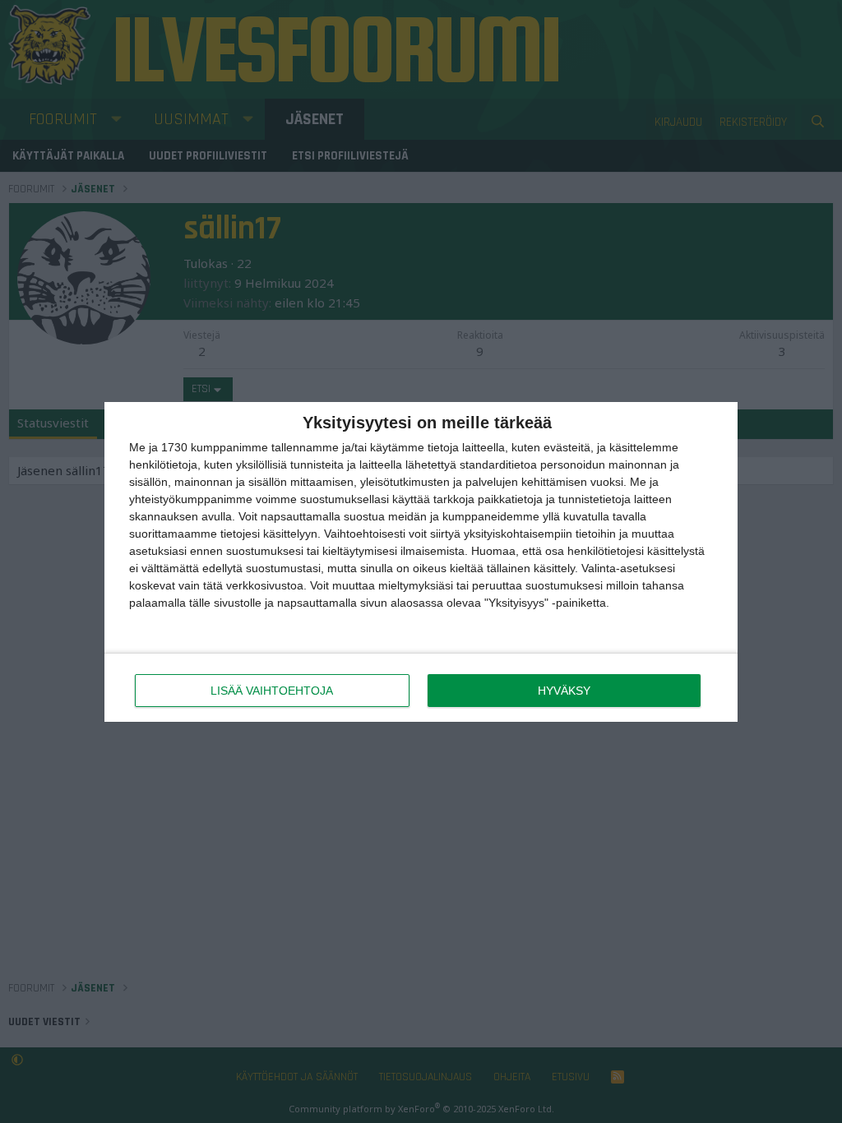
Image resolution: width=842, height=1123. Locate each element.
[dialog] (421, 562)
